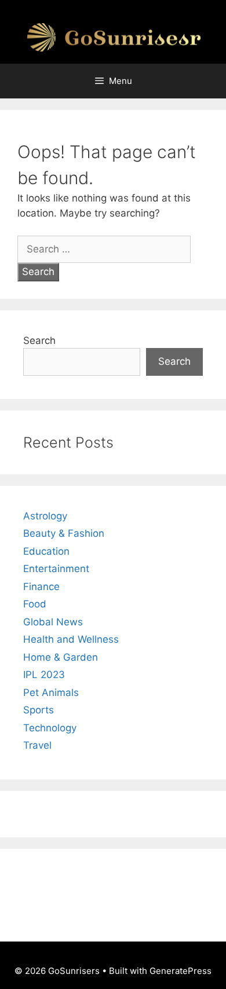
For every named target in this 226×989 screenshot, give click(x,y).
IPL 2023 (44, 674)
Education (46, 551)
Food (34, 604)
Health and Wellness (71, 639)
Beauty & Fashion (63, 533)
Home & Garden (60, 657)
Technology (49, 728)
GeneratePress (181, 970)
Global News (53, 622)
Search (39, 340)
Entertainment (56, 568)
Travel (37, 745)
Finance (41, 586)
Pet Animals (51, 692)
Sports (38, 710)
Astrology (45, 516)
